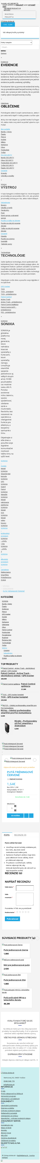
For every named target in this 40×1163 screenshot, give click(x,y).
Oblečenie (5, 624)
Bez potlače (5, 129)
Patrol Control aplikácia (28, 685)
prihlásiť (19, 5)
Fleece (3, 137)
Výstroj (6, 586)
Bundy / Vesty (6, 132)
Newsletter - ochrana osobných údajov (16, 1118)
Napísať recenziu (15, 779)
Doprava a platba (7, 1108)
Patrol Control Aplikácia (9, 304)
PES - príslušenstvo (8, 312)
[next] (20, 754)
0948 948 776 (9, 1081)
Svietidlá (4, 241)
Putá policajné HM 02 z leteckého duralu (15, 998)
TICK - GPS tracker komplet (14, 697)
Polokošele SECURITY (9, 163)
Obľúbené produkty (8, 1140)
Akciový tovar (6, 1133)
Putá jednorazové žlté (15, 980)
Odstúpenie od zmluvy (9, 1116)
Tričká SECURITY (7, 165)
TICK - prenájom (7, 291)
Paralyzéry (5, 210)
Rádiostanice (6, 572)
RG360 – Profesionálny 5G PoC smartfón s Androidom (26, 723)
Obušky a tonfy (6, 207)
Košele (3, 139)
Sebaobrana (5, 202)
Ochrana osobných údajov (11, 1110)
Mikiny (3, 142)
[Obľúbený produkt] (26, 815)
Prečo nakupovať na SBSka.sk (12, 1093)
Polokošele (5, 150)
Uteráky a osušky (7, 176)
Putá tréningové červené (14, 591)
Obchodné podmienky (9, 1105)
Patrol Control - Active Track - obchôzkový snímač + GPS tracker (17, 674)
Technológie (6, 643)
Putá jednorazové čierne (16, 950)
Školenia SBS (6, 640)
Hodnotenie (9, 912)
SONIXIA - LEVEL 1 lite (4, 541)
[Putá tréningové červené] (12, 743)
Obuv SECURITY (7, 160)
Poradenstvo (6, 635)
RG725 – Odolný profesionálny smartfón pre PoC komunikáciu (16, 711)
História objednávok (8, 1138)
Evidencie (5, 609)
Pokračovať (12, 919)
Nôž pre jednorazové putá (17, 965)
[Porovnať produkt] (31, 815)
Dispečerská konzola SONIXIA (5, 476)
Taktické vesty (6, 244)
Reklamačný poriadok (9, 1113)
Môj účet (4, 1135)
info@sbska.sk (9, 1084)
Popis (7, 835)
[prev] (20, 751)
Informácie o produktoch (10, 1099)
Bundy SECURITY (7, 157)
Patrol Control (6, 297)
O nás (3, 1091)
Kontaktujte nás (7, 1125)
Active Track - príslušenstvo (11, 302)
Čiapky (3, 134)
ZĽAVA (4, 658)
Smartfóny (5, 575)
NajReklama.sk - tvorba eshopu (18, 1156)
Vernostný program (8, 1096)
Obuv (3, 147)
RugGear (5, 637)
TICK (3, 289)
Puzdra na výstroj (7, 239)
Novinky (4, 1130)
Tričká (3, 152)
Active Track (5, 299)
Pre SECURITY (6, 155)
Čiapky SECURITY (7, 168)
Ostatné (4, 170)
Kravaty (4, 173)
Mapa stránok (6, 1128)
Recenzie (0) (20, 835)
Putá (2, 213)
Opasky (4, 236)
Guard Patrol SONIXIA (4, 489)
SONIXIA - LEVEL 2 (4, 549)
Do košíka (15, 816)
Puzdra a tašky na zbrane (10, 220)
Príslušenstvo (6, 577)
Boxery (3, 205)
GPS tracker (5, 286)
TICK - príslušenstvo (8, 294)
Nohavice (4, 144)
